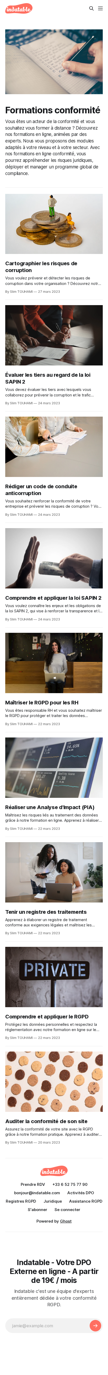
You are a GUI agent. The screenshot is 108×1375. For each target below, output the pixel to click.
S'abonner (37, 1209)
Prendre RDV (33, 1184)
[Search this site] (91, 8)
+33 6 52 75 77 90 (70, 1184)
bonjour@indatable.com (37, 1192)
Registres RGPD (21, 1201)
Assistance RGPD (85, 1201)
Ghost (66, 1221)
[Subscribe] (95, 1325)
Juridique (53, 1201)
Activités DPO (80, 1192)
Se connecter (67, 1209)
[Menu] (100, 8)
